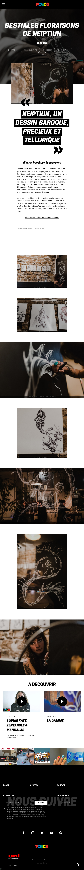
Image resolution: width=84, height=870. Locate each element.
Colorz (15, 865)
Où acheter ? (65, 803)
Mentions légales (42, 863)
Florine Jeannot (40, 228)
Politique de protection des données (41, 860)
